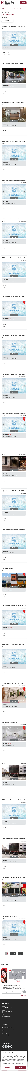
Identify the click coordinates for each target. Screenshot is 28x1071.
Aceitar (20, 1067)
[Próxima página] (22, 953)
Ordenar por (4, 17)
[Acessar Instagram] (6, 1046)
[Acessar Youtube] (11, 1046)
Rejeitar (7, 1067)
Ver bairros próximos (8, 14)
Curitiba (16, 8)
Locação (10, 8)
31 (19, 953)
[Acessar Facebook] (3, 1046)
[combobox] (7, 20)
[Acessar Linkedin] (8, 1046)
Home (5, 8)
